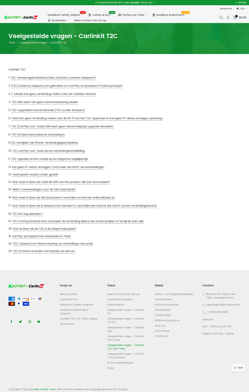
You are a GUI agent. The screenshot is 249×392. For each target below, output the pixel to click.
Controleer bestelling (119, 299)
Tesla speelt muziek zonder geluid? (35, 174)
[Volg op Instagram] (30, 322)
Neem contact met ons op (90, 20)
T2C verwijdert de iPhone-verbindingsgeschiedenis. (44, 143)
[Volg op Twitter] (20, 322)
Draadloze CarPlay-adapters (77, 304)
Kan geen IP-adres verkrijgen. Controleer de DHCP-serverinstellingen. (58, 167)
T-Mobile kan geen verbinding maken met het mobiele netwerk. (53, 94)
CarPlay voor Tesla (133, 15)
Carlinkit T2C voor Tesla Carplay (79, 318)
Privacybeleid (162, 310)
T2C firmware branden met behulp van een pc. (44, 251)
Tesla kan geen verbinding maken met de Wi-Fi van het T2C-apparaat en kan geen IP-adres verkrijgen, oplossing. (87, 118)
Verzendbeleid (163, 299)
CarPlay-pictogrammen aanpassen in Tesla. (41, 236)
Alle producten (68, 294)
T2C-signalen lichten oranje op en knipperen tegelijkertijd (49, 159)
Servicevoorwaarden (167, 304)
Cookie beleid (163, 315)
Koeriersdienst (115, 304)
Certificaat (161, 336)
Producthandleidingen (120, 362)
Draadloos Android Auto (172, 14)
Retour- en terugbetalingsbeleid (174, 294)
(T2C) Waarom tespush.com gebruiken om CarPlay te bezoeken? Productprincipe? (66, 86)
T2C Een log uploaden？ (28, 214)
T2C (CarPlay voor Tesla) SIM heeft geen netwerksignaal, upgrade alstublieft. (62, 126)
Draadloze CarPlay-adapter (66, 15)
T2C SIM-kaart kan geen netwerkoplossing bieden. (45, 102)
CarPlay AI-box (103, 14)
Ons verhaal (162, 331)
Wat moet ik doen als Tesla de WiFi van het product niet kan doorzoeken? (61, 182)
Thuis (11, 43)
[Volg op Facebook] (11, 322)
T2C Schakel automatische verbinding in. (38, 134)
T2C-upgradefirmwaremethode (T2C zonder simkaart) (48, 110)
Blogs (110, 368)
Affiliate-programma (167, 320)
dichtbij (8, 3)
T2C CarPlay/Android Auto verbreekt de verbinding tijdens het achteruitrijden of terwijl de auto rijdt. (78, 221)
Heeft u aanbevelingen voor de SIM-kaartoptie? (44, 189)
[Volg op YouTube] (39, 322)
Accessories (58, 20)
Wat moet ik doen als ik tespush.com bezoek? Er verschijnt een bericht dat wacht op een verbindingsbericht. (84, 206)
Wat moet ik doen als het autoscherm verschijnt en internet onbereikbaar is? (63, 197)
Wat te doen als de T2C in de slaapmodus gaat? (44, 229)
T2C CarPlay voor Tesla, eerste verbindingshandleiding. (48, 151)
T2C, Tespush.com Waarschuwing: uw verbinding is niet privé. (53, 244)
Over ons (160, 325)
